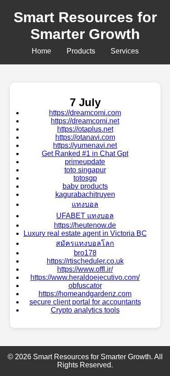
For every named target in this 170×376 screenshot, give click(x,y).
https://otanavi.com (85, 137)
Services (125, 51)
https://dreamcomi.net (85, 121)
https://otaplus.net (85, 129)
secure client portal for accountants (85, 302)
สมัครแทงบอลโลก (85, 243)
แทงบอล (85, 204)
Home (41, 51)
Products (81, 51)
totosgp (85, 178)
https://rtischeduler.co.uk (85, 261)
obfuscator (85, 285)
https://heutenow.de (85, 225)
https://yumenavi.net (85, 145)
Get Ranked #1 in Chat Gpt (85, 153)
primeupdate (85, 162)
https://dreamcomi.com (85, 113)
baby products (85, 186)
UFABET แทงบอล (85, 216)
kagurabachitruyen (85, 194)
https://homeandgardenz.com (85, 294)
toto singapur (85, 170)
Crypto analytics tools (85, 310)
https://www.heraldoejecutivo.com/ (85, 277)
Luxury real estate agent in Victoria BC (85, 233)
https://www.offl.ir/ (85, 269)
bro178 (85, 253)
